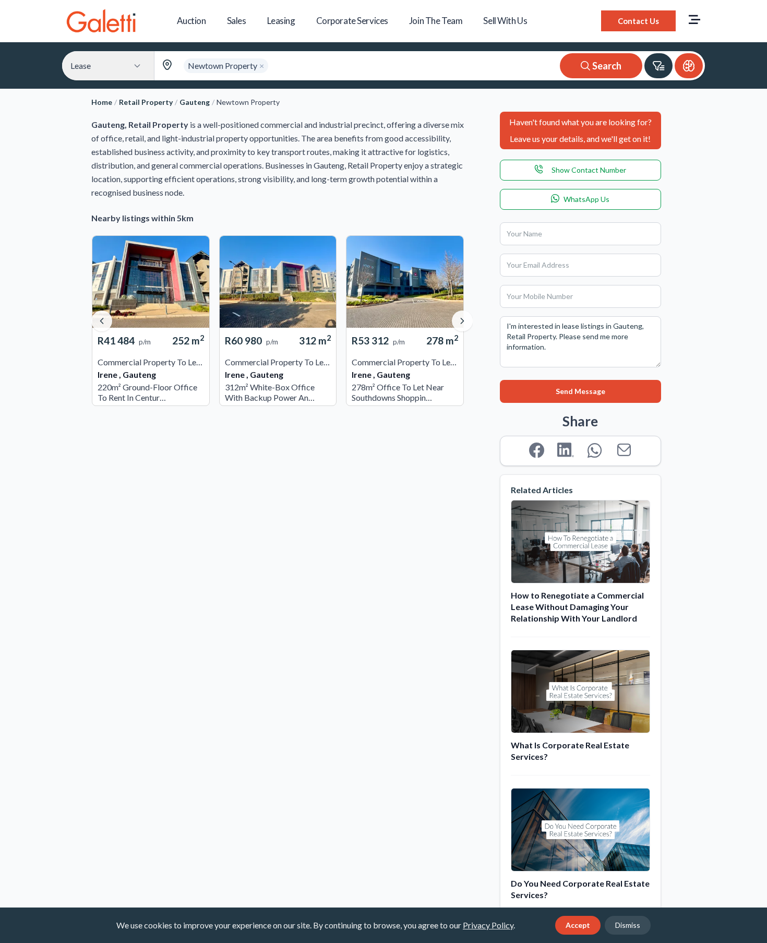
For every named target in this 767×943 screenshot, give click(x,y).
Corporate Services (352, 20)
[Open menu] (694, 20)
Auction (191, 20)
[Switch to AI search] (689, 65)
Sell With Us (505, 20)
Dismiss (627, 925)
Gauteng (194, 102)
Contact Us (638, 21)
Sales (236, 20)
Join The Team (435, 20)
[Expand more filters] (658, 65)
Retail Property (146, 102)
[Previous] (101, 321)
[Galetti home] (101, 20)
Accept (578, 925)
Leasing (281, 20)
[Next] (462, 321)
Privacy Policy (488, 925)
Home (101, 102)
